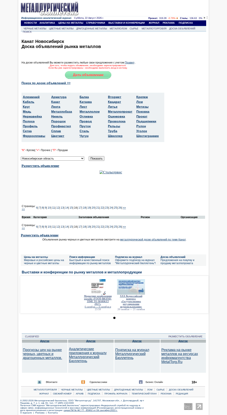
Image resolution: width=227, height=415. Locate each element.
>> (124, 207)
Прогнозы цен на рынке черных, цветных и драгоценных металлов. (42, 354)
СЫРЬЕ (134, 28)
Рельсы (114, 126)
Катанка (86, 102)
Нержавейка (32, 116)
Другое (44, 341)
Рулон (141, 126)
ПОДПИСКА (186, 22)
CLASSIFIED (30, 336)
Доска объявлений (172, 257)
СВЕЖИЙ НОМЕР (62, 393)
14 (66, 207)
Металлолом (90, 111)
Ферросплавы (34, 136)
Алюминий (31, 97)
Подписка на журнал (128, 257)
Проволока (116, 121)
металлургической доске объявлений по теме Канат (153, 239)
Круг (26, 106)
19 (88, 207)
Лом (139, 102)
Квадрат (114, 102)
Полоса (29, 121)
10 (49, 207)
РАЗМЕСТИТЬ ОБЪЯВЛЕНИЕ (186, 336)
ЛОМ (149, 389)
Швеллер (115, 136)
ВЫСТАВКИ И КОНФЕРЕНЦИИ (126, 22)
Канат (55, 102)
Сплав (56, 131)
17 (80, 207)
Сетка (27, 131)
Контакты (53, 412)
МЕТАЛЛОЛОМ (118, 28)
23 (106, 207)
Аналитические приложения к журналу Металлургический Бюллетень (88, 355)
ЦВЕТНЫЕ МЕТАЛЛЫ (61, 28)
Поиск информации (82, 257)
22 (102, 207)
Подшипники (146, 121)
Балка (84, 97)
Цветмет (57, 136)
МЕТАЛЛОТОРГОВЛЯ (154, 28)
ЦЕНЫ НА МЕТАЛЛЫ (70, 22)
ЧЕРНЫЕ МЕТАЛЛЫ (34, 28)
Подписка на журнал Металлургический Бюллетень (132, 354)
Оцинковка (116, 116)
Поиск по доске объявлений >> (46, 83)
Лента (55, 106)
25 (115, 207)
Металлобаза (61, 111)
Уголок (141, 131)
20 (93, 207)
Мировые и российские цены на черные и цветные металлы (44, 262)
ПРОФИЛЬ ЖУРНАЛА (115, 393)
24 (111, 207)
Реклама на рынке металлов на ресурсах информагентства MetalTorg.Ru (179, 356)
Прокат (141, 116)
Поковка (142, 111)
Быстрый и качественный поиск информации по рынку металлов (90, 262)
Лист (83, 106)
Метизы (142, 106)
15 (71, 207)
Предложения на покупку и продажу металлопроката (177, 262)
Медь (27, 111)
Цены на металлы (36, 257)
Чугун (84, 136)
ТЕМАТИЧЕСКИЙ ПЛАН (144, 393)
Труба (112, 131)
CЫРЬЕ (161, 389)
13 (62, 207)
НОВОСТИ (30, 22)
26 (119, 207)
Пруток (85, 126)
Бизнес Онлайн (154, 382)
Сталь (84, 131)
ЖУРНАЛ (154, 22)
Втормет (114, 97)
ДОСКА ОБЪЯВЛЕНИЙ (182, 28)
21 (97, 207)
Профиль (30, 126)
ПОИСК (27, 32)
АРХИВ (80, 393)
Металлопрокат (120, 111)
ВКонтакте (51, 382)
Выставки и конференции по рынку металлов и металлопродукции (82, 272)
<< (23, 209)
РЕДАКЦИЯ (182, 393)
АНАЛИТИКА (47, 22)
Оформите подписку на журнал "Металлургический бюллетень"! (135, 262)
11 (53, 207)
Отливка (86, 116)
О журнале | (27, 412)
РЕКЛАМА (169, 22)
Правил (129, 62)
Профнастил (61, 126)
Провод (86, 121)
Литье (112, 106)
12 (57, 207)
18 (84, 207)
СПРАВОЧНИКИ (95, 22)
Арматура (59, 97)
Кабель (28, 102)
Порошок (58, 121)
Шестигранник (147, 136)
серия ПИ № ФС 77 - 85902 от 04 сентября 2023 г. (90, 410)
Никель (57, 116)
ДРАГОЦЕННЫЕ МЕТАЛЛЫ (91, 28)
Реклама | (41, 412)
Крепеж (142, 97)
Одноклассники (98, 382)
